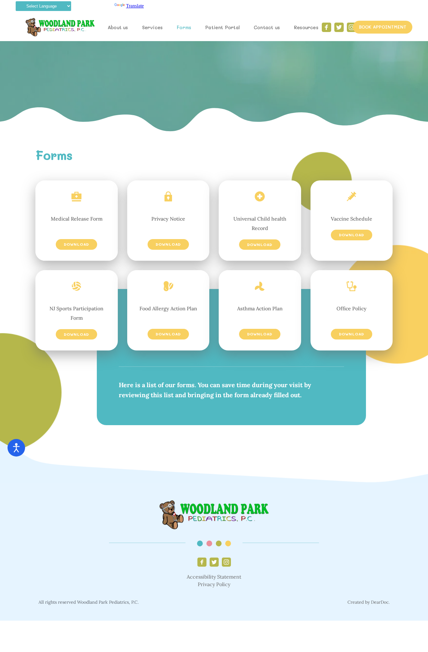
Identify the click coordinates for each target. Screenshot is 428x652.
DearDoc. (380, 602)
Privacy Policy (214, 584)
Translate (135, 5)
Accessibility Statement (214, 577)
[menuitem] (118, 27)
